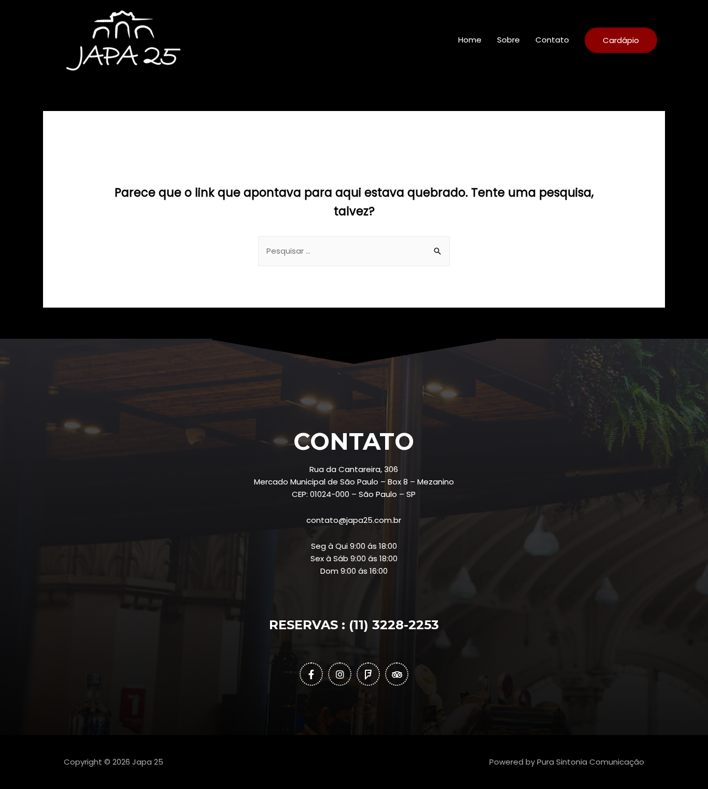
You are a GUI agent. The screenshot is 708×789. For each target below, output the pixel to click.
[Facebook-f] (311, 674)
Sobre (508, 39)
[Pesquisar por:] (354, 250)
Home (470, 39)
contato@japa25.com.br (353, 520)
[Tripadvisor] (396, 674)
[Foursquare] (368, 674)
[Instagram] (339, 674)
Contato (552, 39)
